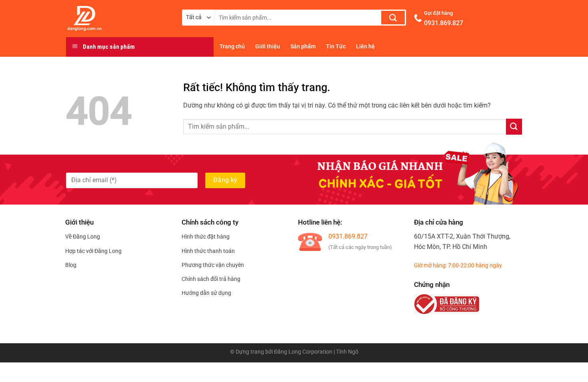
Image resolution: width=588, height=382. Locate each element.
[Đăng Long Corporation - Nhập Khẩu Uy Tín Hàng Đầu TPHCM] (118, 18)
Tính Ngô (347, 351)
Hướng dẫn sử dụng (206, 293)
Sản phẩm (303, 46)
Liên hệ (365, 46)
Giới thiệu (267, 46)
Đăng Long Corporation (303, 351)
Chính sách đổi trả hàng (211, 279)
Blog (70, 265)
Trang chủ (232, 46)
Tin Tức (336, 46)
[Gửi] (393, 18)
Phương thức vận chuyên (213, 265)
